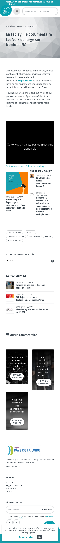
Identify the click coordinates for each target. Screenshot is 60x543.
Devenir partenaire (43, 382)
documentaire (14, 232)
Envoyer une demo (17, 376)
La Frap (19, 26)
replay (48, 236)
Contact (9, 491)
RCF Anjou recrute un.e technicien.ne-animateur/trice (30, 298)
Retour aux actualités (22, 254)
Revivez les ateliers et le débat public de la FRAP (30, 286)
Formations (11, 488)
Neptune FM (25, 80)
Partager (14, 260)
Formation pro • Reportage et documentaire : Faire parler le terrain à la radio (15, 205)
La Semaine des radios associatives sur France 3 (43, 182)
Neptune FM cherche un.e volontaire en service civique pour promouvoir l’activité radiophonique (44, 206)
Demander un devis (17, 422)
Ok (39, 537)
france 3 (30, 232)
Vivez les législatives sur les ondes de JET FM (32, 311)
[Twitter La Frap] (9, 522)
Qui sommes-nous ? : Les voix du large (26, 166)
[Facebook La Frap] (16, 522)
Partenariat (12, 466)
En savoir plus (26, 537)
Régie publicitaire (14, 485)
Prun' (49, 175)
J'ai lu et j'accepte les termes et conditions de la (31, 517)
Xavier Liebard (14, 240)
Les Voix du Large (16, 236)
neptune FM (34, 236)
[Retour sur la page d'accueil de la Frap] (5, 11)
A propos (10, 482)
